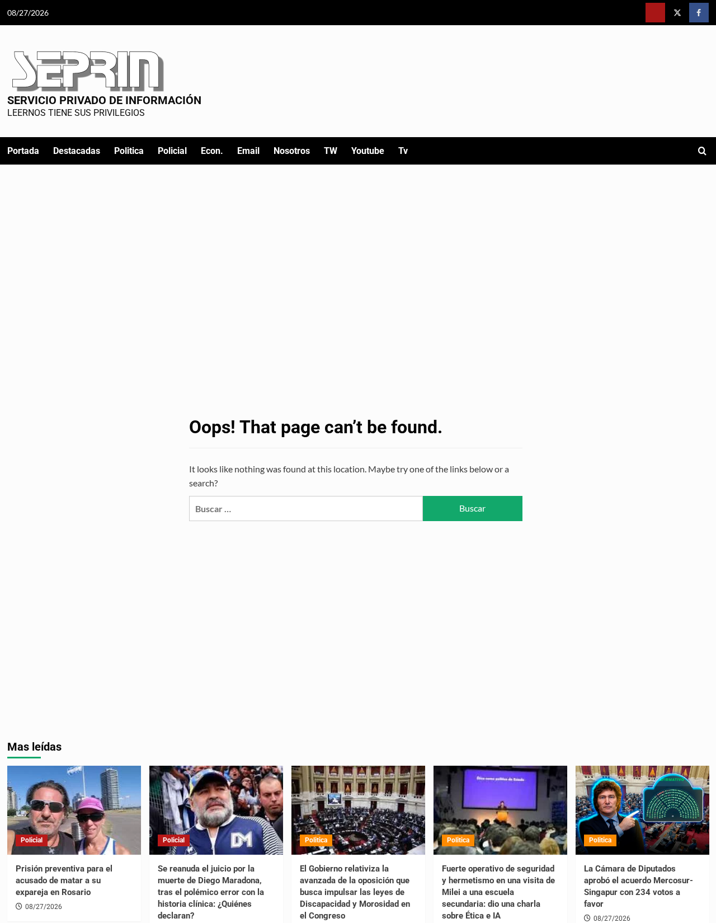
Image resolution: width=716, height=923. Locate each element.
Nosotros (292, 151)
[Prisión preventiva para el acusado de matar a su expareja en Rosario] (74, 810)
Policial (172, 151)
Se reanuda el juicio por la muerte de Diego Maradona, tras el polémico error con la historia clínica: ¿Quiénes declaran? (211, 892)
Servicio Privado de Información (104, 100)
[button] (702, 151)
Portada (23, 151)
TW (330, 151)
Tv (403, 151)
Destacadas (76, 151)
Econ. (212, 151)
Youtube (367, 151)
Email (248, 151)
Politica (129, 151)
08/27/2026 (43, 907)
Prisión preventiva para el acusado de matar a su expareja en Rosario (64, 880)
